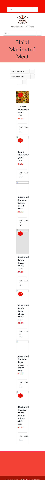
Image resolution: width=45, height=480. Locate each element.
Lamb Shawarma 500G (23, 155)
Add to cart (21, 129)
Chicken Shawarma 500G (23, 109)
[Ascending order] (32, 71)
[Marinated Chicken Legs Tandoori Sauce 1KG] (22, 347)
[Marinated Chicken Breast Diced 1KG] (22, 187)
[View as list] (24, 82)
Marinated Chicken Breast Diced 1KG (23, 203)
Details (25, 127)
